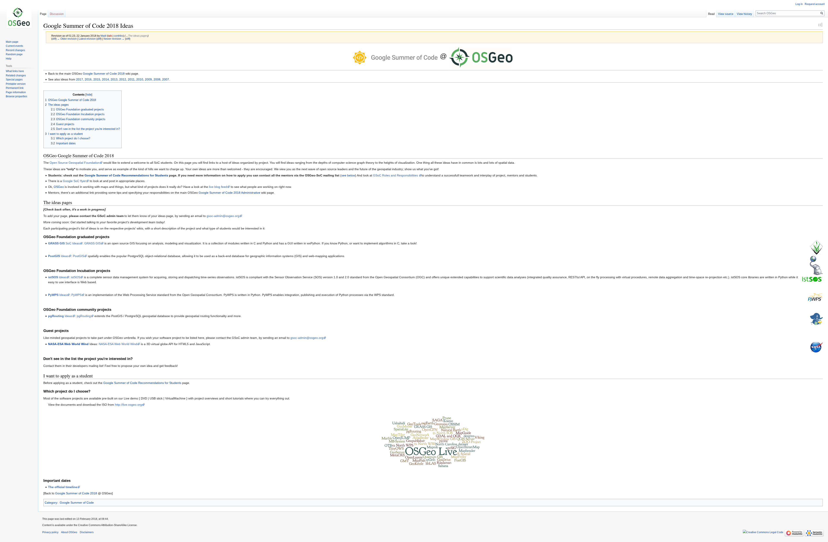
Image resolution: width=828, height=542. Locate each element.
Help (8, 58)
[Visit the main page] (19, 17)
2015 (96, 79)
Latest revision (87, 38)
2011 (131, 79)
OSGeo (59, 187)
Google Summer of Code (77, 502)
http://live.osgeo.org (128, 404)
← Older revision (67, 38)
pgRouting (84, 316)
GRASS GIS (92, 243)
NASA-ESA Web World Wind (118, 344)
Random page (14, 54)
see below (348, 175)
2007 (165, 79)
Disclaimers (87, 532)
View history (744, 14)
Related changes (16, 75)
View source (725, 14)
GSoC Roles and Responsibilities (396, 175)
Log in (799, 4)
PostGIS (78, 256)
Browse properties (16, 96)
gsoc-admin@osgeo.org (223, 216)
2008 (157, 79)
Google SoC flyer (74, 181)
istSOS (75, 277)
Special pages (14, 79)
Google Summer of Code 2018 (104, 73)
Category (51, 502)
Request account (815, 4)
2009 (148, 79)
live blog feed (218, 187)
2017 (79, 79)
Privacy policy (50, 532)
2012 (122, 79)
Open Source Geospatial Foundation (75, 162)
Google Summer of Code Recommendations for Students (126, 175)
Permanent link (15, 88)
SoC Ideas (64, 243)
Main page (12, 41)
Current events (14, 45)
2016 (88, 79)
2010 (139, 79)
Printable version (16, 83)
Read (711, 14)
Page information (16, 92)
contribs (118, 35)
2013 (114, 79)
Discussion (57, 14)
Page (43, 14)
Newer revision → (114, 38)
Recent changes (15, 50)
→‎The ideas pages (136, 35)
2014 (105, 79)
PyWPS (76, 295)
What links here (15, 71)
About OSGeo (69, 532)
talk (110, 35)
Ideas (58, 256)
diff (54, 38)
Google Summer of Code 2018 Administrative (229, 192)
